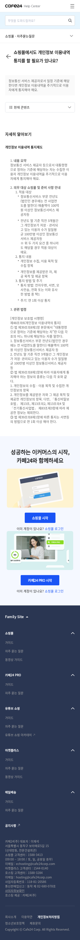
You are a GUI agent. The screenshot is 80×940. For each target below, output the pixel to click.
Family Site (14, 616)
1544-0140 (40, 868)
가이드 (9, 642)
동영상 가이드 (14, 659)
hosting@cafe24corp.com (34, 877)
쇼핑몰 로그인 (54, 528)
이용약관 (26, 917)
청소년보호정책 (15, 923)
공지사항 (10, 825)
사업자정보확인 (15, 890)
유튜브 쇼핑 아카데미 (18, 735)
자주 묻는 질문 (14, 651)
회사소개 (10, 917)
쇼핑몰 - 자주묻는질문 (20, 36)
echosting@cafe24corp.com (35, 864)
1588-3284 (35, 873)
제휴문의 (35, 923)
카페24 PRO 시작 (40, 580)
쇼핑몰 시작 (40, 517)
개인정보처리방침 (49, 917)
